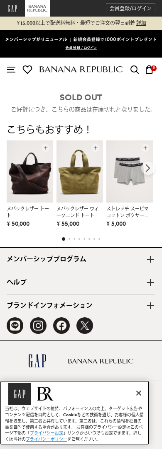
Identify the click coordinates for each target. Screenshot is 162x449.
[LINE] (15, 325)
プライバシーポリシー (46, 439)
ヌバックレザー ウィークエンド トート (77, 212)
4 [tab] (79, 239)
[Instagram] (38, 325)
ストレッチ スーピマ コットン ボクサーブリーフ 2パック (127, 213)
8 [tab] (99, 239)
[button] (130, 8)
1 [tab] (63, 239)
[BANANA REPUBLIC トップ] (81, 69)
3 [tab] (74, 239)
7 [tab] (94, 239)
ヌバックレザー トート (28, 212)
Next (148, 168)
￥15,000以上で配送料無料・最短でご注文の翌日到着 (81, 23)
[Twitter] (84, 325)
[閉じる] (139, 393)
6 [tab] (89, 239)
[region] (74, 413)
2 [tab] (69, 239)
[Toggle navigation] (11, 70)
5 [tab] (84, 239)
